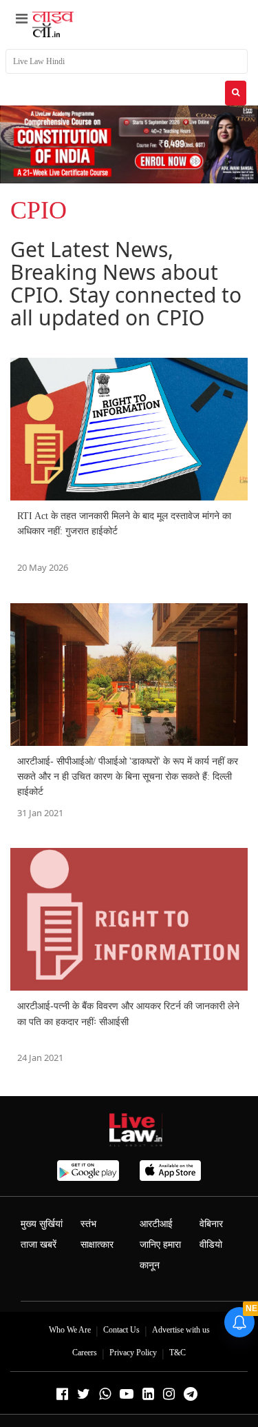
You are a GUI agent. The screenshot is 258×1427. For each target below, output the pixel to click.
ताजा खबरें (38, 1244)
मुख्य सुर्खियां (42, 1224)
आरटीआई (156, 1224)
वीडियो (211, 1244)
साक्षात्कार (97, 1244)
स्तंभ (88, 1224)
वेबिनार (211, 1224)
